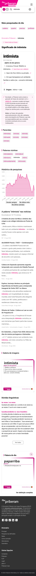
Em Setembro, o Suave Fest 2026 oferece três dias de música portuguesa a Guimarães (18, 333)
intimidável (19, 154)
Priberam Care (6, 566)
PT (4, 9)
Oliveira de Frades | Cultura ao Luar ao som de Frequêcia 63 (17, 311)
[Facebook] (3, 521)
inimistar (25, 137)
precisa (22, 28)
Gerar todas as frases (11, 42)
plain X (3, 563)
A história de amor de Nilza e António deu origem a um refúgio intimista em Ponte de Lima (17, 221)
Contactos (5, 554)
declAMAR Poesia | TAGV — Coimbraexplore (17, 243)
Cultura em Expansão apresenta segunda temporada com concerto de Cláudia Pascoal (18, 266)
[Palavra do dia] (31, 454)
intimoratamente (9, 161)
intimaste (7, 137)
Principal (4, 531)
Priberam (4, 556)
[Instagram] (6, 521)
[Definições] (30, 9)
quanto (13, 28)
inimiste (16, 137)
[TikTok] (9, 521)
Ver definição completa (24, 493)
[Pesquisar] (11, 9)
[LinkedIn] (13, 521)
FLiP (3, 559)
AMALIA (8, 101)
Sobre (3, 536)
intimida (25, 134)
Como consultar (6, 538)
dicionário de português (13, 508)
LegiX (3, 561)
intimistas (7, 134)
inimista (16, 134)
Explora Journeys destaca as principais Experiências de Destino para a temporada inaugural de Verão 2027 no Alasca (17, 285)
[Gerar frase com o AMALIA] (30, 73)
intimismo (7, 158)
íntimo (24, 158)
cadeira (5, 28)
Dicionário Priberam (9, 38)
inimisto (6, 141)
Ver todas (18, 442)
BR (7, 9)
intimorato (22, 161)
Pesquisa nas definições (8, 534)
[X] (16, 521)
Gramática (5, 543)
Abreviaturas (5, 541)
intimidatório (8, 154)
